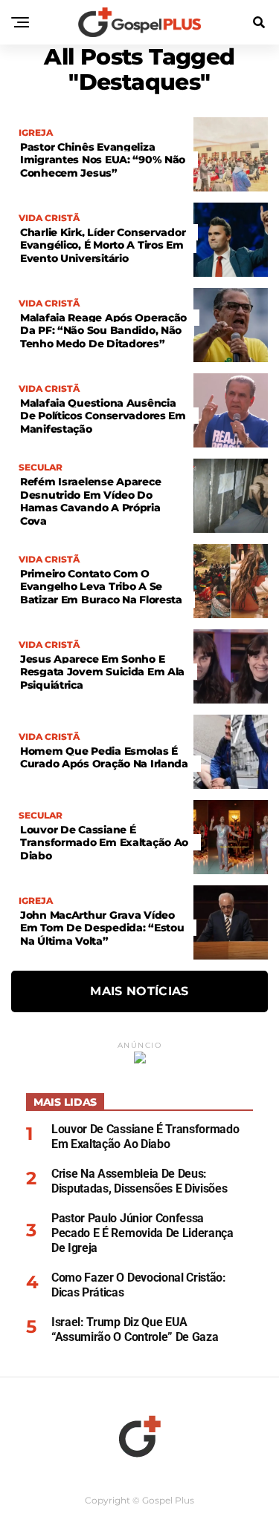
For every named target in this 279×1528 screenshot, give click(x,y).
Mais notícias (139, 991)
